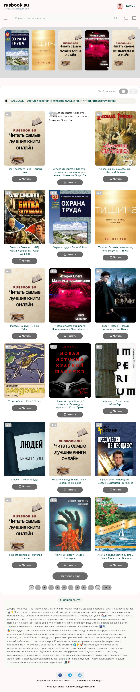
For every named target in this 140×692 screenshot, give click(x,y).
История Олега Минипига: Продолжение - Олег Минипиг (70, 327)
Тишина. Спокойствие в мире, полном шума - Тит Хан (115, 249)
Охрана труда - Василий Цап (70, 247)
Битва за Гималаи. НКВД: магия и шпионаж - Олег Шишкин (24, 251)
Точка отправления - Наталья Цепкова (24, 556)
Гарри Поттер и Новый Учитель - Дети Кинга (115, 327)
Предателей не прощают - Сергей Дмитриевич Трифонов (115, 481)
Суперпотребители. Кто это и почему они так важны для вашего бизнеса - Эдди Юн (70, 172)
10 (91, 587)
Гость (129, 6)
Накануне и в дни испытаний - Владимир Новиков (70, 481)
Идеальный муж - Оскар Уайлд (24, 327)
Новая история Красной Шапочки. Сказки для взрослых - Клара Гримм (69, 404)
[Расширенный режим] (133, 91)
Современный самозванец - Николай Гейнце (115, 170)
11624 (106, 587)
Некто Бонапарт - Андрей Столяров (70, 556)
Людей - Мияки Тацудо (24, 479)
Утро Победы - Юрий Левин (24, 401)
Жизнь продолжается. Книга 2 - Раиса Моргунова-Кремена (115, 556)
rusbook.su (56, 680)
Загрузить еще (70, 576)
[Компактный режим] (123, 91)
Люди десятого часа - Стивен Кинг (24, 170)
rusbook (16, 6)
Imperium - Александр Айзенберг (115, 403)
